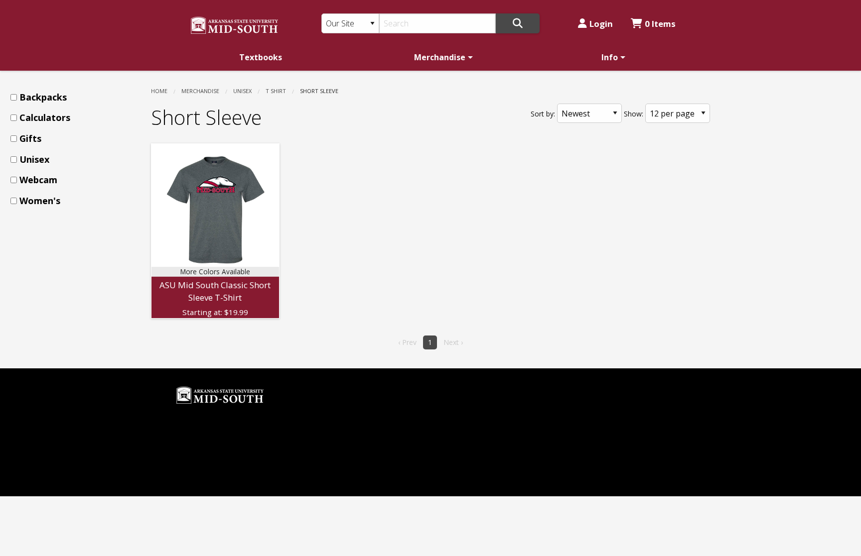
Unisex (242, 91)
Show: (633, 113)
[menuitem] (260, 57)
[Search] (518, 23)
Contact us (327, 465)
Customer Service (340, 432)
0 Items (660, 23)
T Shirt (276, 91)
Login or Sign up (346, 449)
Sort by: (543, 113)
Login (601, 23)
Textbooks (260, 57)
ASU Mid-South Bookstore (487, 382)
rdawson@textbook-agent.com (233, 423)
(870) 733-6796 (465, 398)
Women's (39, 201)
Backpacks (43, 97)
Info (609, 57)
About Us (324, 415)
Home (159, 91)
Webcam (38, 180)
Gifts (30, 138)
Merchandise (439, 57)
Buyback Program (341, 398)
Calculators (44, 117)
